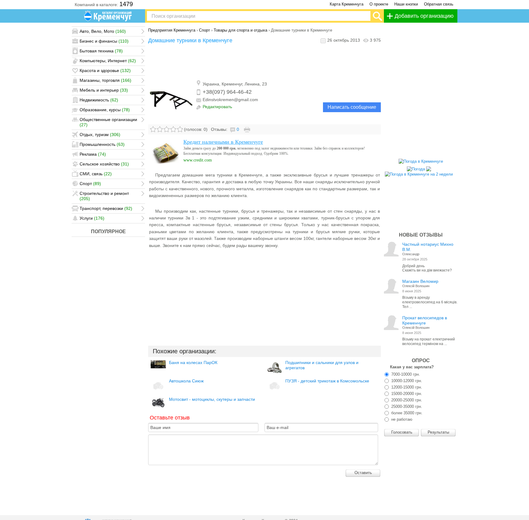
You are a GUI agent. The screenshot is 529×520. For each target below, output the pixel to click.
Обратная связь (438, 4)
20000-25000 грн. (406, 400)
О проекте (379, 4)
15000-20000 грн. (406, 393)
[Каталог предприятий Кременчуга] (108, 16)
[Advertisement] (264, 62)
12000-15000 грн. (406, 387)
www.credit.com (197, 160)
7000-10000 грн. (405, 374)
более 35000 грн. (406, 413)
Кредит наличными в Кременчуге (223, 142)
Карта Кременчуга (346, 4)
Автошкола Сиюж (186, 380)
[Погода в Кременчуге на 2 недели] (419, 172)
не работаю (401, 419)
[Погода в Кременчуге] (421, 161)
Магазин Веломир (420, 281)
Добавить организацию (424, 16)
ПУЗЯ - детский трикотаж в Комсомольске (327, 380)
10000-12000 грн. (406, 380)
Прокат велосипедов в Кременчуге (424, 320)
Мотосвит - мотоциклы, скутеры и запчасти (212, 399)
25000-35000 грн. (406, 406)
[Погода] (419, 167)
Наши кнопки (406, 4)
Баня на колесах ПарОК (193, 362)
